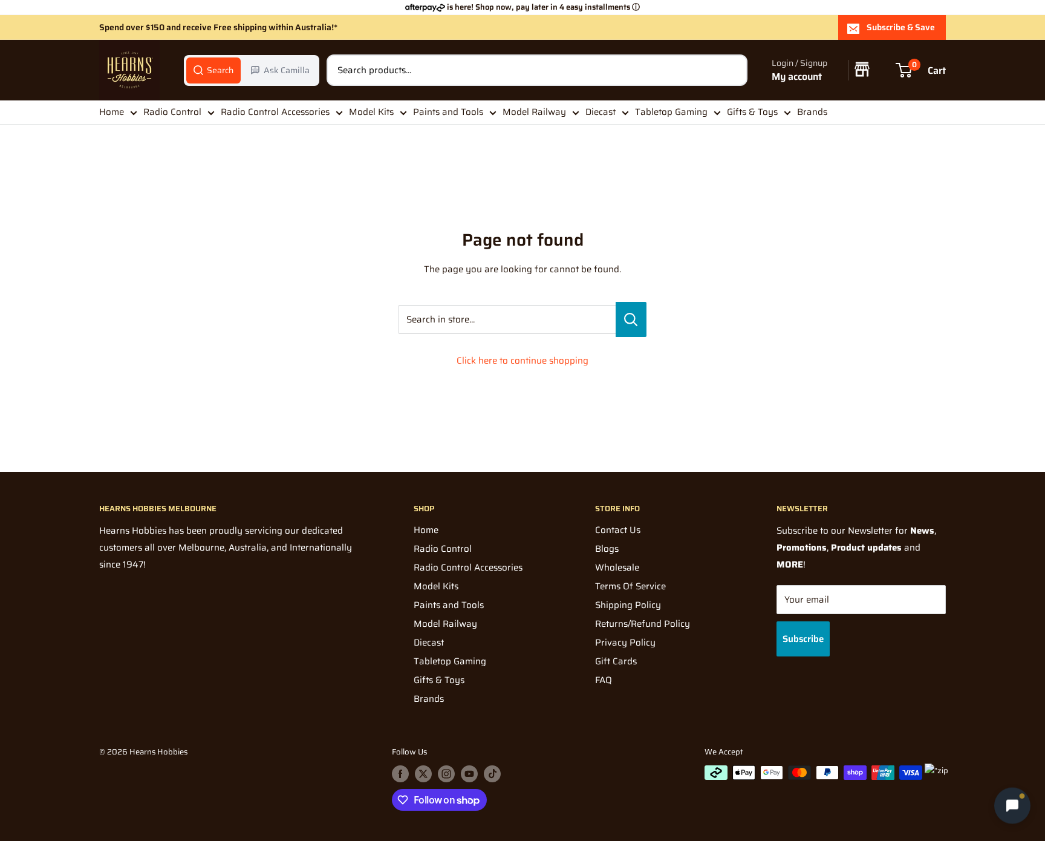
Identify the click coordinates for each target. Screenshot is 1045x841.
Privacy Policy (625, 642)
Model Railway (534, 112)
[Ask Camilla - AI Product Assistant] (1012, 805)
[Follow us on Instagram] (446, 773)
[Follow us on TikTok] (492, 773)
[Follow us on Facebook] (400, 773)
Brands (812, 112)
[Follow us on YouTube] (469, 773)
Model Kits (371, 112)
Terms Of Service (630, 586)
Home (111, 112)
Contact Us (617, 530)
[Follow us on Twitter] (423, 773)
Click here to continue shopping (522, 360)
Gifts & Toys (752, 112)
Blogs (607, 549)
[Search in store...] (631, 319)
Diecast (600, 112)
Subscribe (803, 639)
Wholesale (617, 567)
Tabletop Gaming (671, 112)
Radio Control (172, 112)
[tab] (213, 70)
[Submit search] (732, 70)
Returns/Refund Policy (642, 624)
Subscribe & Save (901, 27)
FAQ (603, 680)
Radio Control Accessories (275, 112)
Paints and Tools (448, 112)
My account (797, 76)
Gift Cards (616, 661)
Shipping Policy (628, 605)
